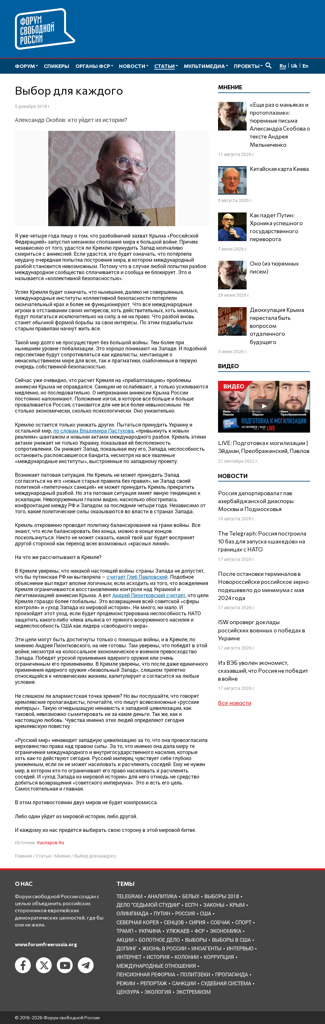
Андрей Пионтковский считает (148, 595)
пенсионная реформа (145, 974)
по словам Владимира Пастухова (93, 430)
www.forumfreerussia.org (46, 944)
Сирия (197, 922)
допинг (126, 948)
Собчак (220, 922)
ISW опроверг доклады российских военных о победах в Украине (261, 629)
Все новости (234, 703)
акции (125, 939)
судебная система (226, 983)
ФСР (200, 930)
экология (157, 991)
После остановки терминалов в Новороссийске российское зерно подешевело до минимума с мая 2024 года (263, 585)
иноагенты (206, 948)
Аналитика (162, 896)
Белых (190, 896)
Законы (213, 904)
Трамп (124, 930)
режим (125, 983)
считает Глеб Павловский (137, 576)
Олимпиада (132, 913)
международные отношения (156, 965)
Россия (185, 913)
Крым (237, 904)
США (205, 913)
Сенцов (174, 922)
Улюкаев (177, 930)
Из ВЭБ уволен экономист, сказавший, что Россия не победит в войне (263, 670)
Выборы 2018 (221, 896)
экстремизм (193, 991)
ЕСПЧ (191, 904)
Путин (162, 913)
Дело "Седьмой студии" (148, 904)
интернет (129, 956)
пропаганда (231, 974)
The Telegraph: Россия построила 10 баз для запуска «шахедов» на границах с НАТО (262, 541)
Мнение (62, 856)
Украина (149, 930)
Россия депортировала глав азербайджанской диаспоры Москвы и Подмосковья (256, 500)
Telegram (129, 896)
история (158, 956)
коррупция (219, 956)
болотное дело (159, 939)
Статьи (43, 856)
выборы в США (231, 939)
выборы (196, 939)
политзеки (195, 974)
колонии (187, 956)
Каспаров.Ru (50, 842)
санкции (184, 983)
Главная (23, 856)
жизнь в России (164, 948)
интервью (240, 948)
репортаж (153, 983)
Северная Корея (137, 922)
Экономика (225, 930)
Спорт (243, 922)
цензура (127, 991)
